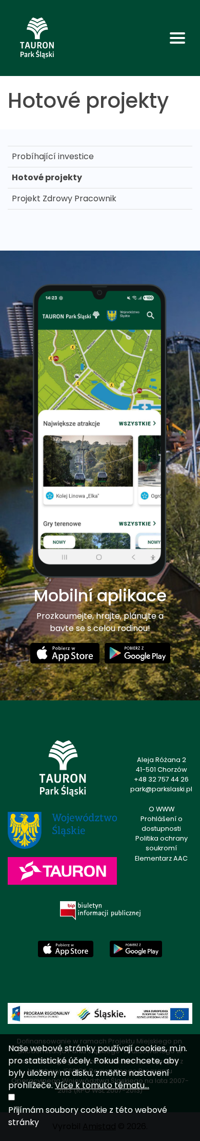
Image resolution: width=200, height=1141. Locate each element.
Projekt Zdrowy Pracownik (64, 198)
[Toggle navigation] (177, 38)
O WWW (161, 809)
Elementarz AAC (161, 858)
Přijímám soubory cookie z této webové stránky (87, 1116)
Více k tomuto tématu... (102, 1085)
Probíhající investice (53, 156)
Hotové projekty (47, 177)
